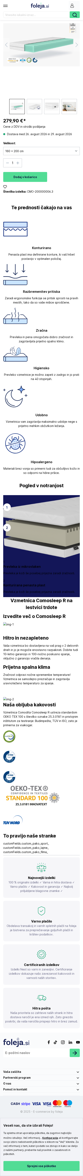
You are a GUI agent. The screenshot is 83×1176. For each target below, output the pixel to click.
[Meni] (7, 4)
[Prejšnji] (6, 44)
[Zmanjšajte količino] (7, 162)
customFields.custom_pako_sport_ (26, 843)
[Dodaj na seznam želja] (5, 187)
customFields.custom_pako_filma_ (25, 852)
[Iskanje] (75, 14)
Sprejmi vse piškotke (41, 1166)
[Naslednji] (77, 44)
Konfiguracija (50, 1137)
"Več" (62, 1141)
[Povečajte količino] (18, 162)
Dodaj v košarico (25, 177)
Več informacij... (32, 1137)
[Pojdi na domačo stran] (40, 6)
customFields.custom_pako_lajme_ (26, 847)
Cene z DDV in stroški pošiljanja (24, 126)
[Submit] (75, 1053)
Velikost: (9, 143)
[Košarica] (78, 5)
